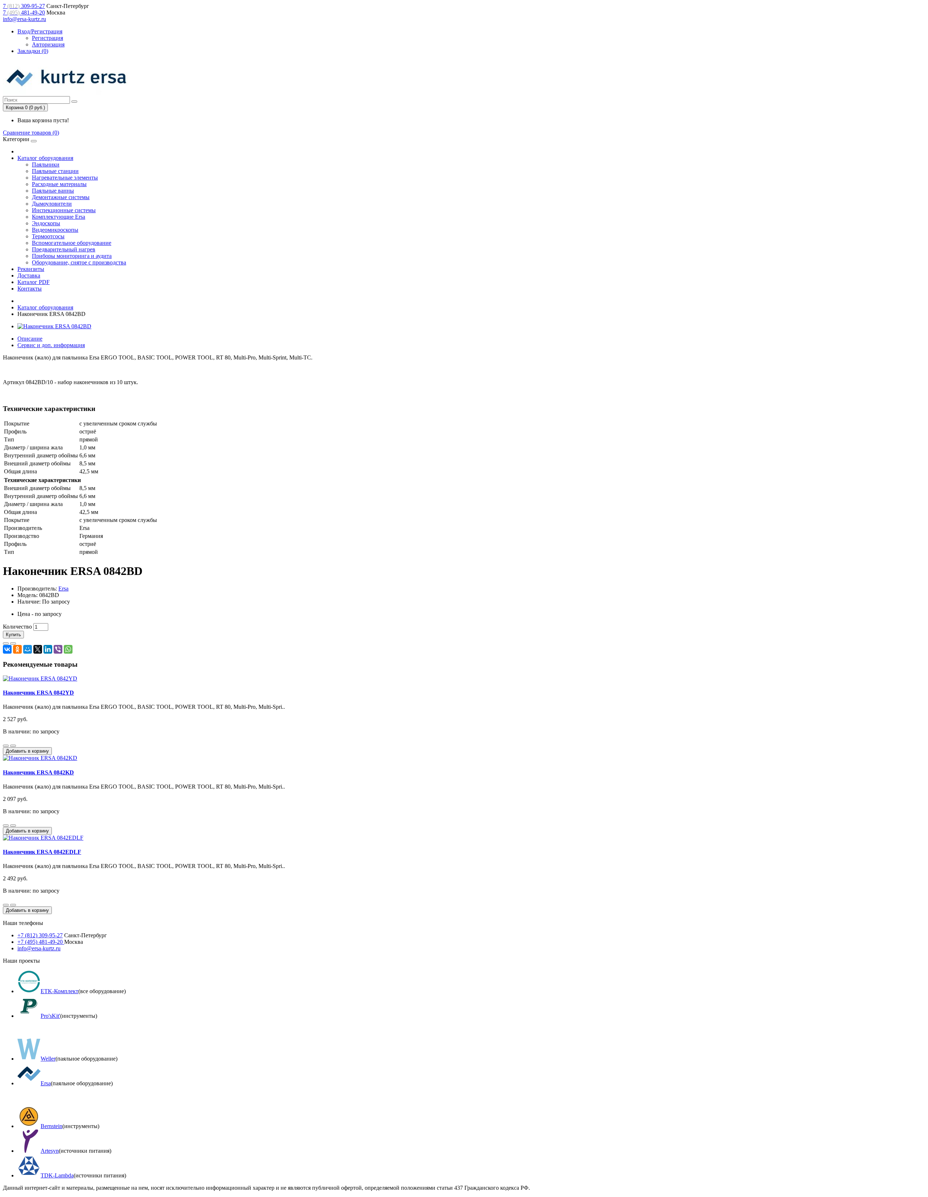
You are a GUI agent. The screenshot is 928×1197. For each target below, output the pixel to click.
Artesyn (50, 1151)
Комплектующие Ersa (58, 217)
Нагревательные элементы (65, 177)
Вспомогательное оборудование (71, 243)
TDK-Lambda (57, 1175)
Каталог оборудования (45, 158)
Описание (29, 339)
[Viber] (58, 649)
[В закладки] (6, 643)
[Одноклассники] (17, 649)
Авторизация (48, 44)
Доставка (28, 275)
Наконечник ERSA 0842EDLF (42, 852)
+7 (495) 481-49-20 (40, 942)
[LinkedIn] (48, 649)
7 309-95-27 (24, 6)
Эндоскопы (46, 223)
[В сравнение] (13, 643)
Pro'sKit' (50, 1016)
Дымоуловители (52, 204)
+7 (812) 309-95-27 (40, 935)
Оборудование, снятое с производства (79, 262)
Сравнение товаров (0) (31, 132)
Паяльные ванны (53, 191)
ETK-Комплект (59, 991)
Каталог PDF (33, 282)
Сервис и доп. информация (51, 345)
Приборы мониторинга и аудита (72, 256)
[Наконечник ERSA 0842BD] (54, 326)
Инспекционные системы (64, 210)
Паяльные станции (55, 171)
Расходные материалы (59, 184)
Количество (17, 627)
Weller (48, 1059)
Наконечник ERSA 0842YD (38, 693)
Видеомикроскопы (55, 230)
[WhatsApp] (68, 649)
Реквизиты (30, 269)
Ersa (63, 588)
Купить (13, 634)
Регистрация (47, 38)
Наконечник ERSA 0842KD (38, 772)
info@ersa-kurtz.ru (24, 19)
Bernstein (51, 1126)
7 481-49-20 (24, 12)
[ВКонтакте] (7, 649)
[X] (37, 649)
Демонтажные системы (61, 197)
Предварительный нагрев (63, 249)
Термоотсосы (48, 236)
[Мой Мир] (27, 649)
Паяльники (45, 164)
